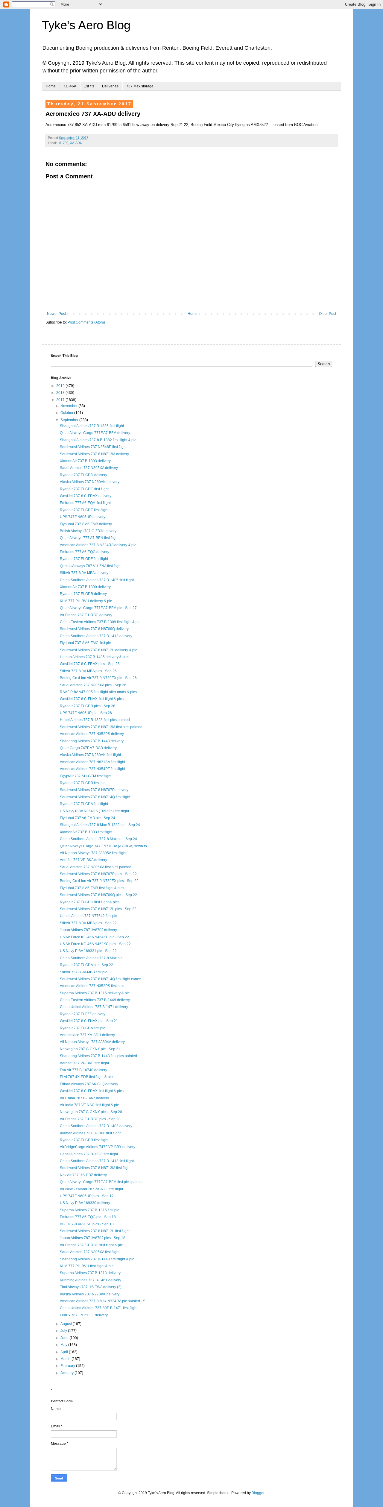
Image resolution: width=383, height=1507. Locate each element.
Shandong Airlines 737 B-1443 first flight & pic (97, 1259)
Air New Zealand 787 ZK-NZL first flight (91, 1189)
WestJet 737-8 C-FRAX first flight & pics (92, 1091)
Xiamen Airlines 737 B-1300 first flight (90, 1133)
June (64, 1338)
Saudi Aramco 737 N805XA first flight (89, 1252)
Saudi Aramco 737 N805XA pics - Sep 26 (93, 685)
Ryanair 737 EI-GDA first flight (84, 804)
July (64, 1331)
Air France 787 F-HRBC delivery (86, 615)
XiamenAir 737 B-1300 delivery (85, 587)
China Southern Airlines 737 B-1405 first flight (97, 580)
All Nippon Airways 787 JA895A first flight (93, 853)
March (66, 1359)
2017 (61, 400)
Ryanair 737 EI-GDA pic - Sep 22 (86, 965)
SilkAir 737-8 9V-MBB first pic (83, 972)
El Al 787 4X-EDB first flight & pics (87, 1077)
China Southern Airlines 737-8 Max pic (91, 958)
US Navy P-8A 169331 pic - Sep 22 (88, 951)
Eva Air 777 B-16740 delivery (83, 1070)
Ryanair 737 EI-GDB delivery (83, 594)
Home (51, 86)
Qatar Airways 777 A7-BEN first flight (89, 538)
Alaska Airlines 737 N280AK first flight (90, 755)
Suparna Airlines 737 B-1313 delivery (90, 1273)
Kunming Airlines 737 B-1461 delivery (90, 1280)
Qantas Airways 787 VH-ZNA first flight (90, 566)
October (67, 413)
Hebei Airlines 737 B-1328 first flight (89, 1154)
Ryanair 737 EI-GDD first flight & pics (89, 902)
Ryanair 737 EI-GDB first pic (82, 783)
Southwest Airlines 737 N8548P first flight (93, 447)
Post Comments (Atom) (86, 322)
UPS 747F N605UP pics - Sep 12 (87, 1196)
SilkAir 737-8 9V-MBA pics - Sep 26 (88, 671)
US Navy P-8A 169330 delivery (85, 1203)
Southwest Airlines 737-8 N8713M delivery (94, 454)
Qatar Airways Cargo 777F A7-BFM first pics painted (102, 1182)
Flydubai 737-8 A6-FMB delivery (86, 524)
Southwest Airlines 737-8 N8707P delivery (94, 790)
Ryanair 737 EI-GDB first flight (84, 1140)
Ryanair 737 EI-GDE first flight (84, 510)
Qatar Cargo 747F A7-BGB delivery (88, 748)
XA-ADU (76, 143)
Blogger (258, 1493)
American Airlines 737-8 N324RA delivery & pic (98, 545)
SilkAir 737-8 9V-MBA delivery (84, 573)
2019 (61, 386)
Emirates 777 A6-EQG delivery (84, 552)
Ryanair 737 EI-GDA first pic (82, 1028)
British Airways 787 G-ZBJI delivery (88, 531)
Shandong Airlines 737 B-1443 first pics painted (98, 1056)
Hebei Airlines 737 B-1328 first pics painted (95, 720)
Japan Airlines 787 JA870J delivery (88, 930)
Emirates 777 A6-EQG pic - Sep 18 (88, 1217)
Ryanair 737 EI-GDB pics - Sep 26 (87, 706)
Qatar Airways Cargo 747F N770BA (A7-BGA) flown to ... (105, 846)
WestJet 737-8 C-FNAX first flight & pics (92, 699)
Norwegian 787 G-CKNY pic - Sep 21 (90, 1049)
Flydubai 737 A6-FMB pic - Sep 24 (87, 818)
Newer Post (56, 314)
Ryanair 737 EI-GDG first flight (84, 489)
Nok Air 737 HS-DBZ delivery (83, 1175)
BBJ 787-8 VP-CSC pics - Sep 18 (87, 1224)
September (69, 420)
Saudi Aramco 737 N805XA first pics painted (95, 867)
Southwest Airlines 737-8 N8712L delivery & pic (98, 650)
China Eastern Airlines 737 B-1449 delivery (95, 1000)
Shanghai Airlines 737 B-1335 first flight (92, 426)
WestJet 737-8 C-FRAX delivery (85, 496)
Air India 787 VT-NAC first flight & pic (89, 1105)
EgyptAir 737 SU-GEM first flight (85, 776)
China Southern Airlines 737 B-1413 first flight (97, 1161)
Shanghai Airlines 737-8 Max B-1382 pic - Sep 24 (100, 825)
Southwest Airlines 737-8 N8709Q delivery (94, 629)
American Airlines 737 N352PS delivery (92, 734)
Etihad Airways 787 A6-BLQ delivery (89, 1084)
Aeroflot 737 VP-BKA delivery (83, 860)
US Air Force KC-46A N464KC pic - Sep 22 (94, 937)
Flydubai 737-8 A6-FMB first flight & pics (92, 888)
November (69, 406)
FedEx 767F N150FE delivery (84, 1315)
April (64, 1352)
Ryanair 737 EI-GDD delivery (83, 475)
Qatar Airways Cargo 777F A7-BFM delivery (95, 433)
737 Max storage (139, 86)
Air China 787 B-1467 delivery (84, 1098)
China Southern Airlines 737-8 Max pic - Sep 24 (98, 839)
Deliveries (110, 86)
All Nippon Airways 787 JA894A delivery (92, 1042)
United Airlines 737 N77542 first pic (88, 916)
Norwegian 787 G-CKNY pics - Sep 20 (91, 1112)
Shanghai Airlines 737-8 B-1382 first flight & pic (98, 440)
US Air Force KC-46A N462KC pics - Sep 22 (95, 944)
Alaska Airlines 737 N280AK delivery (89, 482)
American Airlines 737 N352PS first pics (92, 986)
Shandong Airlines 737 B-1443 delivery (92, 741)
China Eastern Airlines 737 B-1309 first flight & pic (100, 622)
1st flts (89, 86)
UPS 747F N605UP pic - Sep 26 (86, 713)
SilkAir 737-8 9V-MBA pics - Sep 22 (88, 923)
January (67, 1373)
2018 (61, 393)
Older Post (327, 314)
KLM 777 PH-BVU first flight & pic (86, 1266)
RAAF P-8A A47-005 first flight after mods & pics (98, 692)
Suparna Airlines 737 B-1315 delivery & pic (95, 993)
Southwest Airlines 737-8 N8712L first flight (95, 1231)
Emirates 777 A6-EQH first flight (85, 503)
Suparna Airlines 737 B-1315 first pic (89, 1210)
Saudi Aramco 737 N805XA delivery (89, 468)
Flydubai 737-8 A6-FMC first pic (85, 643)
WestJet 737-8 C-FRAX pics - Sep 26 (90, 664)
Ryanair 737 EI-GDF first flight (84, 559)
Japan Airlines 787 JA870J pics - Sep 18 (92, 1238)
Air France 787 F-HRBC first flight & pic (91, 1245)
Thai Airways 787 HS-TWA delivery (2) (90, 1287)
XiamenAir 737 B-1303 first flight (86, 832)
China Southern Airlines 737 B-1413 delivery (96, 636)
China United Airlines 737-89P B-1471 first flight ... (100, 1308)
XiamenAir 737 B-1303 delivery (85, 461)
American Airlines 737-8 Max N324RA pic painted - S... (104, 1301)
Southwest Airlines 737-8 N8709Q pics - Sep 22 (98, 895)
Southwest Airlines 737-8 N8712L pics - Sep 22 (98, 909)
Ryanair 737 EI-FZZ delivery (82, 1014)
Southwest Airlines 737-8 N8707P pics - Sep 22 (98, 874)
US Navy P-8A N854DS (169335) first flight (94, 811)
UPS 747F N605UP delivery (82, 517)
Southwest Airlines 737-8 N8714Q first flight (95, 797)
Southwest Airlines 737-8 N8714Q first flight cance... (102, 979)
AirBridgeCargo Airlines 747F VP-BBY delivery (97, 1147)
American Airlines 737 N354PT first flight (92, 769)
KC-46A (69, 86)
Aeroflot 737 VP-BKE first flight (84, 1063)
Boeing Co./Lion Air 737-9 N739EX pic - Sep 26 (98, 678)
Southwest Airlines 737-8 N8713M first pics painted (101, 727)
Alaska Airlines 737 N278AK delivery (89, 1294)
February (68, 1366)
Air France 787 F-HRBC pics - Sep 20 (90, 1119)
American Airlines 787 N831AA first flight (92, 762)
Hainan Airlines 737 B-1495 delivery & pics (94, 657)
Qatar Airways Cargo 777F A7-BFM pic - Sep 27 (98, 608)
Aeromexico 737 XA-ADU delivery (87, 1035)
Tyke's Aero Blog (86, 25)
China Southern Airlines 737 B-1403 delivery (96, 1126)
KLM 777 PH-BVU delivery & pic (86, 601)
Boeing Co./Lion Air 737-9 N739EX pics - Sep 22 (99, 881)
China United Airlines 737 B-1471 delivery (94, 1007)
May (64, 1345)
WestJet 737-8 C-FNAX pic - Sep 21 (89, 1021)
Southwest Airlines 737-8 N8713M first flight (95, 1168)
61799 (63, 143)
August (66, 1324)
